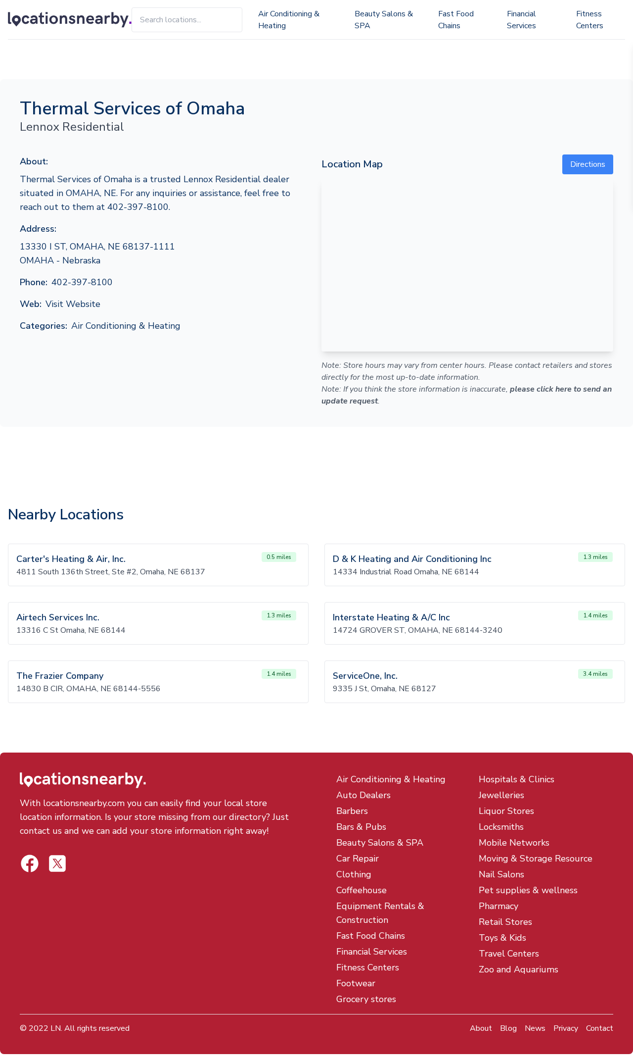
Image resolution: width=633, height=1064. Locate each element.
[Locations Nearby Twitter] (30, 863)
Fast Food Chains (456, 19)
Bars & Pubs (361, 827)
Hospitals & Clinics (516, 779)
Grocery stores (366, 999)
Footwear (355, 983)
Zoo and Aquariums (518, 969)
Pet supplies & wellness (528, 890)
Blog (508, 1028)
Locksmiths (501, 827)
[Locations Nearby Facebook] (57, 863)
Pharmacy (498, 906)
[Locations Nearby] (70, 20)
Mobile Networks (514, 843)
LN (55, 1028)
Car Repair (357, 858)
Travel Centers (509, 954)
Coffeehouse (361, 890)
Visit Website (72, 304)
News (535, 1028)
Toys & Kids (502, 938)
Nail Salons (501, 874)
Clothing (353, 874)
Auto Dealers (363, 795)
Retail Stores (505, 922)
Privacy (565, 1028)
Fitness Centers (589, 19)
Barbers (352, 811)
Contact (599, 1028)
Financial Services (521, 19)
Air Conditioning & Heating (288, 19)
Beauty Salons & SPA (384, 19)
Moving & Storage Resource (535, 858)
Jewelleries (501, 795)
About (481, 1028)
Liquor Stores (506, 811)
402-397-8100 (82, 282)
